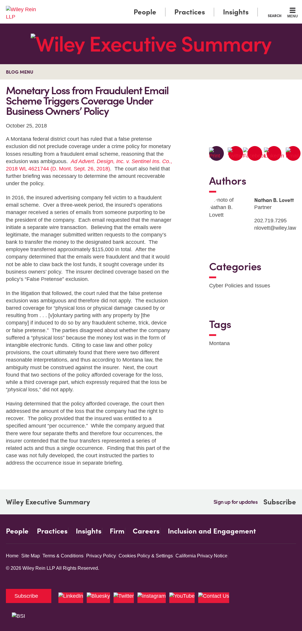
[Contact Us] (213, 597)
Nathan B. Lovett (274, 200)
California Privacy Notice (201, 555)
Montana (219, 343)
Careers (146, 531)
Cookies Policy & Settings (146, 555)
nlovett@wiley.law (275, 228)
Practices (189, 11)
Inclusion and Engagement (212, 531)
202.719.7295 (270, 220)
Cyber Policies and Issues (239, 286)
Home (12, 555)
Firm (117, 531)
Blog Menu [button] (19, 72)
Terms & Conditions (62, 555)
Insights (236, 11)
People (145, 11)
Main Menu (133, 6)
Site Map (30, 555)
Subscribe (279, 501)
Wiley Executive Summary (48, 502)
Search (274, 16)
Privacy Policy (101, 555)
